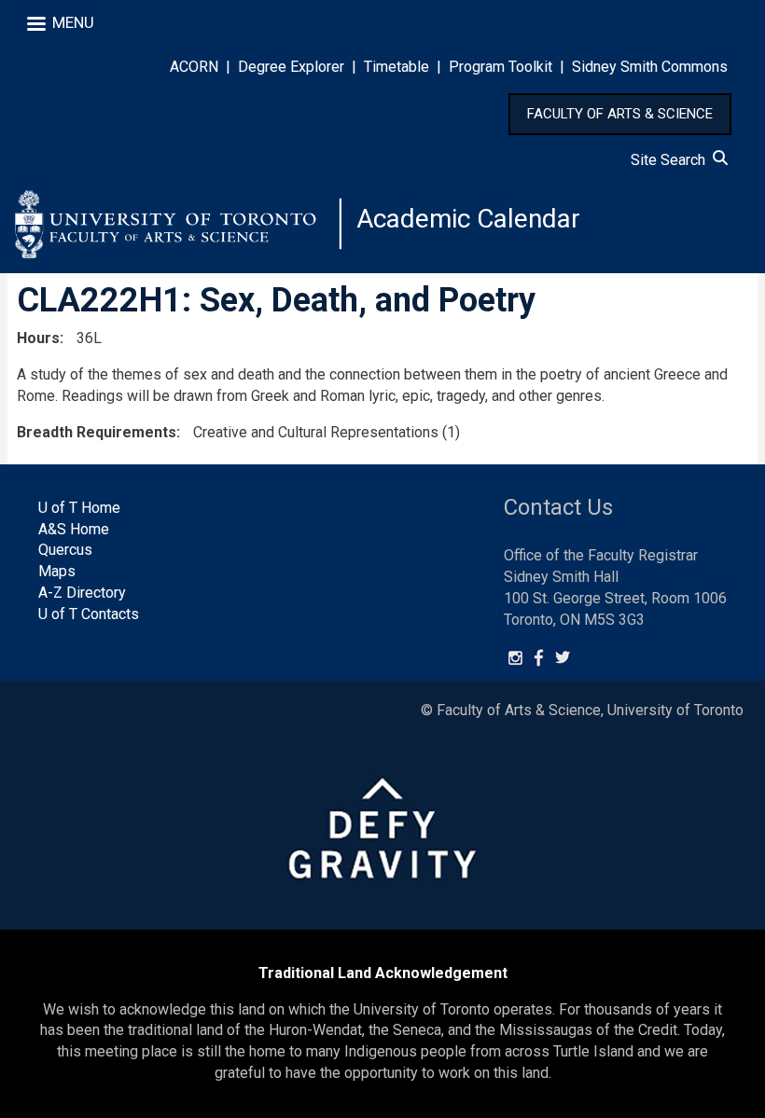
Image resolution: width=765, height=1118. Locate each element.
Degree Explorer (291, 67)
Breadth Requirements (96, 432)
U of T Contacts (88, 614)
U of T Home (79, 508)
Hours (38, 338)
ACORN (194, 67)
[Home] (178, 223)
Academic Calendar (468, 218)
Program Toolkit (500, 67)
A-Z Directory (82, 592)
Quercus (65, 550)
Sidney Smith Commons (650, 67)
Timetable (396, 67)
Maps (57, 571)
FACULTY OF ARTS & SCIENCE (620, 113)
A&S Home (73, 529)
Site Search (672, 160)
